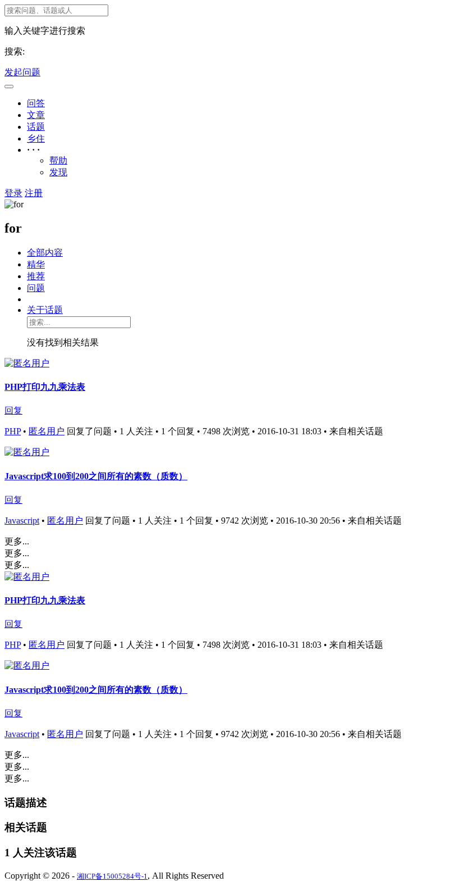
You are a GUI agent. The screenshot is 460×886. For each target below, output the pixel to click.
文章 (36, 115)
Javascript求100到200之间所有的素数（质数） (95, 476)
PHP (12, 431)
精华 (36, 264)
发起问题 (22, 72)
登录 (13, 193)
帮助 (58, 160)
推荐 (36, 276)
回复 (13, 410)
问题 (36, 288)
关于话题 (45, 310)
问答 (36, 103)
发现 (58, 172)
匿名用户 (47, 431)
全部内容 (45, 252)
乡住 (36, 138)
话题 (36, 126)
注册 (34, 193)
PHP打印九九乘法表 (44, 387)
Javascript (21, 520)
